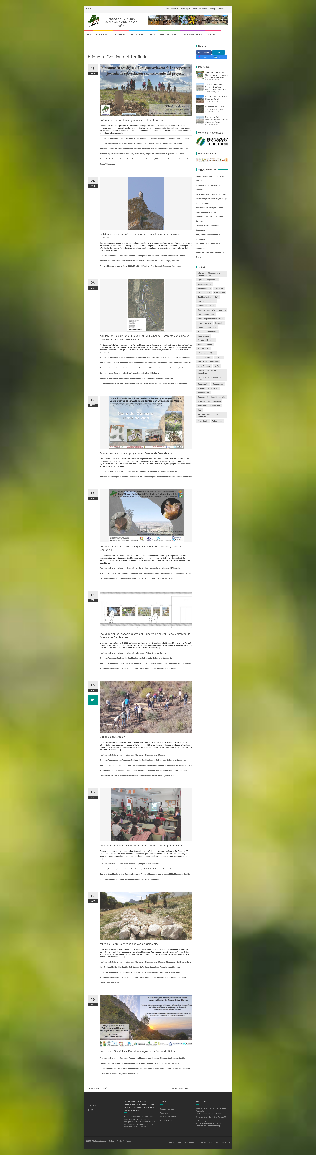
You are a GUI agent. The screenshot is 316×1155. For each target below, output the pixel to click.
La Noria (140, 578)
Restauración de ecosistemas (120, 159)
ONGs (216, 366)
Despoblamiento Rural (154, 260)
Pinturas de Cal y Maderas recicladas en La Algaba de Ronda (216, 119)
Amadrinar (120, 34)
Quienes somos (101, 34)
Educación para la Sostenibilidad (155, 148)
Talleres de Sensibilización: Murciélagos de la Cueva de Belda (137, 1051)
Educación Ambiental (133, 148)
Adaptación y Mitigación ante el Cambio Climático (148, 255)
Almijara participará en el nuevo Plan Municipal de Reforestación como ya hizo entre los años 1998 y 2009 (144, 337)
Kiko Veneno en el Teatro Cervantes (211, 194)
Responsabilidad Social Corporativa (211, 397)
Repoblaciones (203, 392)
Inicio (88, 34)
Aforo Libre (210, 169)
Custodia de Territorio (119, 260)
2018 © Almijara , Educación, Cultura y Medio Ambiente (108, 1141)
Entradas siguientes (181, 1088)
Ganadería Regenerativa (207, 331)
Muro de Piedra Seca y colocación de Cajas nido (129, 944)
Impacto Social (113, 153)
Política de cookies (200, 8)
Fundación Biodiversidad (207, 327)
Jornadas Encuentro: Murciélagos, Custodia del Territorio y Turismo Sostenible (141, 548)
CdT (171, 143)
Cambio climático (162, 143)
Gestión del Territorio (142, 266)
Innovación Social (126, 153)
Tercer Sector (203, 421)
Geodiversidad (173, 148)
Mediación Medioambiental (208, 361)
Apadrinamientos (128, 143)
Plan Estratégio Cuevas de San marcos (166, 266)
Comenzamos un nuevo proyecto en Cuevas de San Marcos (136, 453)
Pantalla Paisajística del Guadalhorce (207, 371)
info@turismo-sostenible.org (208, 1126)
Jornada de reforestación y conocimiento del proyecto (132, 120)
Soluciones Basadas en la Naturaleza (172, 159)
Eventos (136, 138)
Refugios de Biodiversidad (155, 153)
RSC (156, 159)
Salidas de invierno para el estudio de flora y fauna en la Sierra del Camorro (140, 235)
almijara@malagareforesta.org (208, 1123)
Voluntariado (110, 164)
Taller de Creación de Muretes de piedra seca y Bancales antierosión (216, 75)
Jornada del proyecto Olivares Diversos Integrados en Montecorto (216, 86)
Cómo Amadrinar (171, 8)
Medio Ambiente (204, 366)
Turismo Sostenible (191, 34)
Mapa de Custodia (168, 34)
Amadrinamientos (114, 143)
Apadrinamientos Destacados (121, 138)
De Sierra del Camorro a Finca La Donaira (216, 97)
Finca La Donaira (204, 323)
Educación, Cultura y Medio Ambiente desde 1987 (120, 22)
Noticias (143, 138)
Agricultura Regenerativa (207, 279)
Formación (179, 874)
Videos (119, 755)
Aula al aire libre (204, 292)
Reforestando (129, 378)
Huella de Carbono (205, 344)
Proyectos (211, 34)
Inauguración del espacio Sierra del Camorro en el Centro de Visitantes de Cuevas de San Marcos (145, 635)
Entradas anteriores (98, 1088)
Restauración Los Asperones (143, 159)
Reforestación (139, 153)
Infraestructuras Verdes (128, 373)
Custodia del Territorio (142, 34)
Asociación (139, 143)
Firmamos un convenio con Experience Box (215, 107)
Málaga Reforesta (217, 8)
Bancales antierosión (112, 736)
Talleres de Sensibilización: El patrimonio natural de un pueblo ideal (141, 845)
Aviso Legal (185, 8)
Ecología (166, 260)
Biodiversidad (149, 143)
